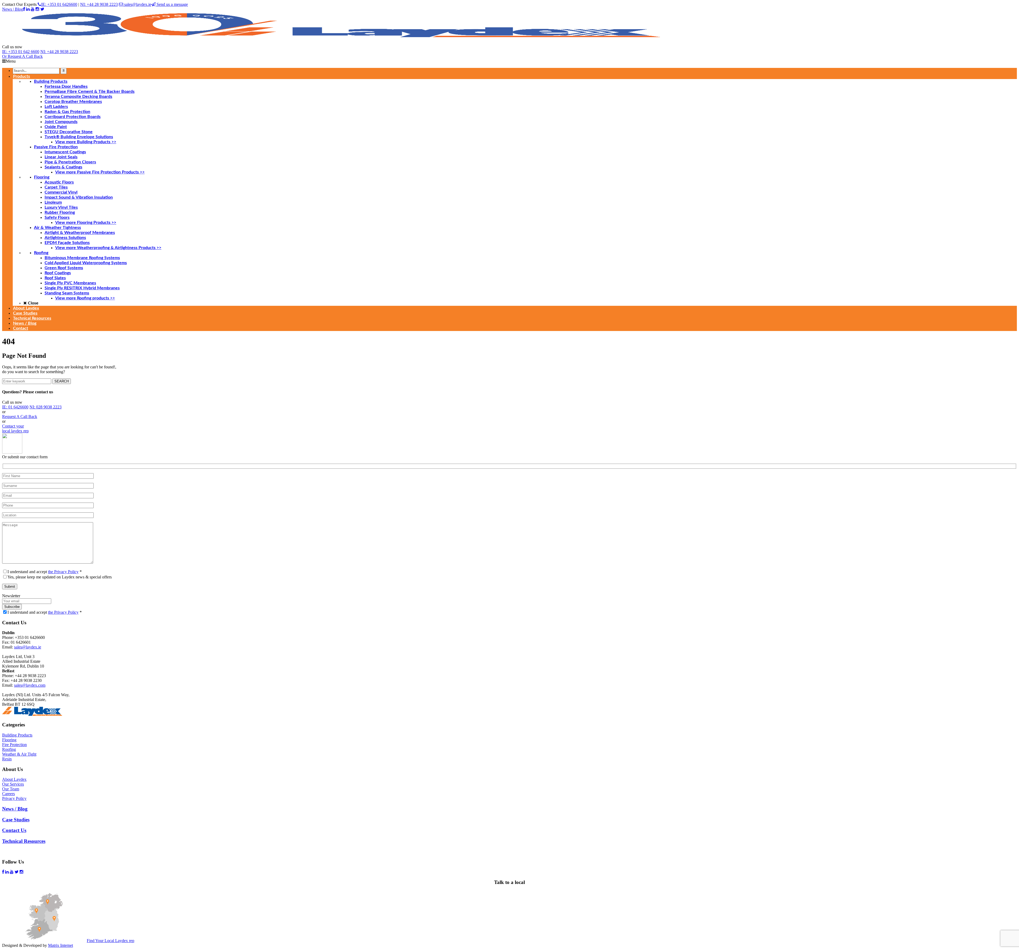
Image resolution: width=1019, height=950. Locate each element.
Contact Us (14, 830)
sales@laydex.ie (137, 4)
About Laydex (14, 779)
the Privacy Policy (63, 571)
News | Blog (12, 9)
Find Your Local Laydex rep (110, 940)
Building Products (17, 735)
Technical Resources (23, 841)
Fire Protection (14, 744)
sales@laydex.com (29, 685)
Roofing (9, 749)
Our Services (13, 784)
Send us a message (172, 4)
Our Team (10, 789)
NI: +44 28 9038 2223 (99, 4)
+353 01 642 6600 (20, 51)
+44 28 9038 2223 (59, 51)
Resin (7, 759)
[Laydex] (341, 42)
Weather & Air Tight (19, 754)
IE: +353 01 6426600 (59, 4)
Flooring (9, 740)
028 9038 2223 (45, 407)
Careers (8, 793)
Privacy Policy (14, 798)
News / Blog (15, 809)
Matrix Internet (60, 945)
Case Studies (15, 819)
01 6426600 (15, 407)
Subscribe (12, 607)
